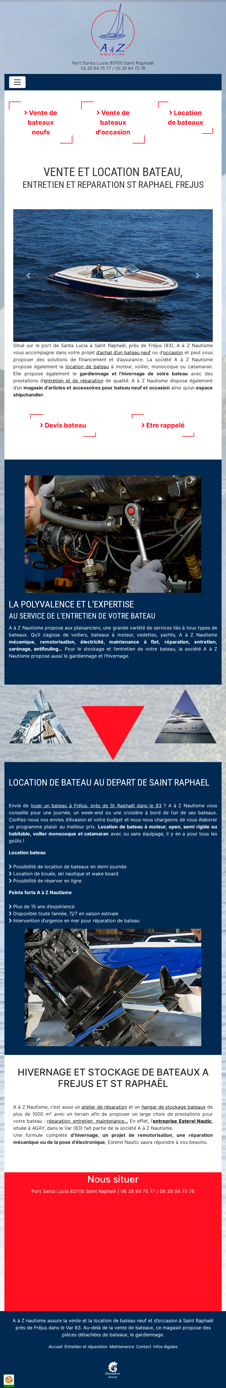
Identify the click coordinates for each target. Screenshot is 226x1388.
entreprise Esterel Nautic (182, 1121)
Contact (143, 1346)
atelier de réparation (104, 1107)
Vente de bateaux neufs (42, 122)
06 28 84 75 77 (96, 68)
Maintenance (121, 1346)
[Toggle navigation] (17, 82)
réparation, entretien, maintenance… (87, 1121)
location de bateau (87, 366)
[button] (28, 275)
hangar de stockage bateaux (174, 1107)
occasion (173, 352)
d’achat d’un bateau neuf (123, 352)
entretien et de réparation (73, 381)
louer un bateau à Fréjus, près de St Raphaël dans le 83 (96, 805)
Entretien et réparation (85, 1346)
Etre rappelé (165, 425)
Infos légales (165, 1346)
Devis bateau (64, 425)
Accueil (55, 1346)
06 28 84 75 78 (130, 68)
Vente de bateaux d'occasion (113, 122)
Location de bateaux (185, 117)
